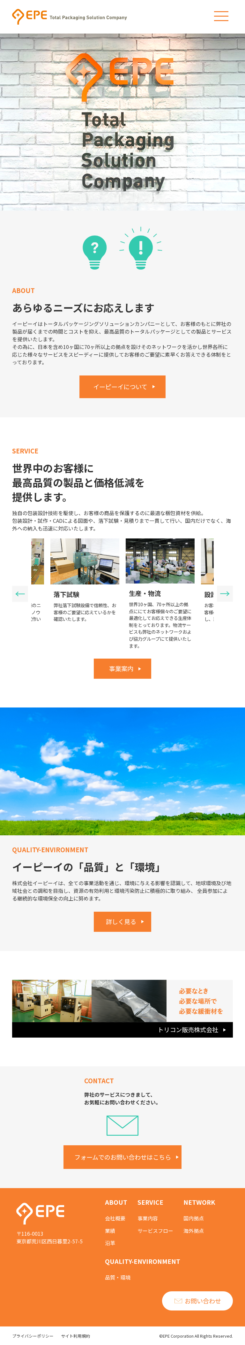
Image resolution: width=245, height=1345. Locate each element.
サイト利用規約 (75, 1336)
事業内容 (147, 1218)
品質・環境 (117, 1277)
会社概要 (115, 1218)
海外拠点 (193, 1230)
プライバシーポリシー (33, 1336)
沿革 (110, 1243)
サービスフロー (155, 1230)
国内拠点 (193, 1218)
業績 (110, 1230)
